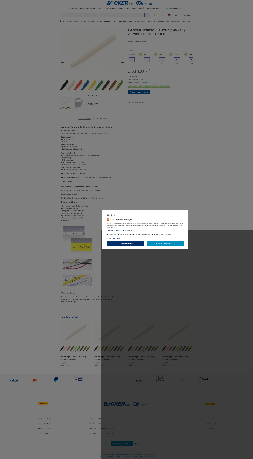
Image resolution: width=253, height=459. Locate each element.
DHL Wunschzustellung (143, 234)
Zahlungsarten (44, 418)
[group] (75, 337)
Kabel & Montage (93, 8)
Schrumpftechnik (155, 8)
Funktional (168, 234)
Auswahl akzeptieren (165, 244)
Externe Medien (126, 234)
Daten (95, 118)
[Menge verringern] (138, 59)
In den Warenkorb (140, 92)
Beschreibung (84, 118)
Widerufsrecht (44, 428)
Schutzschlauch (173, 8)
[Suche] (147, 15)
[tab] (84, 118)
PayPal (157, 234)
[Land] (169, 15)
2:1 (115, 21)
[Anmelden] (155, 15)
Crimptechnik (76, 8)
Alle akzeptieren (125, 244)
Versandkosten (144, 82)
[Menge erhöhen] (136, 59)
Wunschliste (137, 102)
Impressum (128, 230)
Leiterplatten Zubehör (135, 8)
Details (103, 118)
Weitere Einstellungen (113, 238)
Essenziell (113, 234)
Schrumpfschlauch (103, 21)
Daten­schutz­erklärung (115, 230)
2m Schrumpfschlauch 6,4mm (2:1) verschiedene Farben (73, 358)
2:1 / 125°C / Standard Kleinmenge (132, 21)
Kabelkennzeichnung (113, 8)
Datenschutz (44, 433)
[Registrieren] (162, 15)
